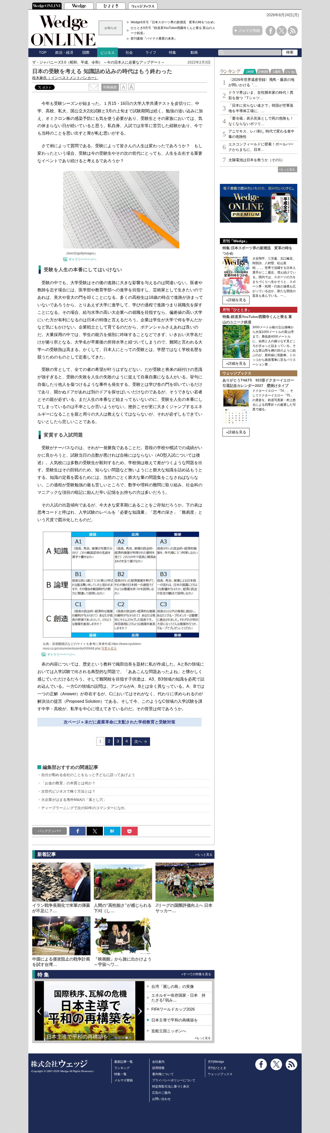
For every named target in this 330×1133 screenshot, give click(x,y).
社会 (129, 52)
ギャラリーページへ (82, 259)
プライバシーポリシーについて (173, 1080)
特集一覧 (120, 1074)
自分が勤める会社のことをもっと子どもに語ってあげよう (88, 775)
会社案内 (158, 1062)
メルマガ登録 (249, 30)
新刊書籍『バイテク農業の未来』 (154, 38)
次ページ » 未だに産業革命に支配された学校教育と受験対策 (119, 722)
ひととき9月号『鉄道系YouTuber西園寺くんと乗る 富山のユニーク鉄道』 (174, 30)
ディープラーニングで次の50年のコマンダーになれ (83, 808)
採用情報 (158, 1068)
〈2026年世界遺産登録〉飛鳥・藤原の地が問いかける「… (261, 82)
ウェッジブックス (220, 1074)
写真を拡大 (109, 648)
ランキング (122, 1068)
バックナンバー (49, 831)
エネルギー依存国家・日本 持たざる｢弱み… (178, 998)
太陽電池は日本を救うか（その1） (256, 160)
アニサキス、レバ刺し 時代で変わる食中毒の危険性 (261, 134)
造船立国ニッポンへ (168, 1031)
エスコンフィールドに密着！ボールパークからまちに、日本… (260, 147)
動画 (194, 52)
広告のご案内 (161, 1093)
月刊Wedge (216, 1062)
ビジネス (107, 53)
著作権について (163, 1074)
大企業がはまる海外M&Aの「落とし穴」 (74, 800)
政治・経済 (64, 52)
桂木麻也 (65, 78)
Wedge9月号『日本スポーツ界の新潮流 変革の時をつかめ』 (174, 22)
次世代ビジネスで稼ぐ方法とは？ (68, 791)
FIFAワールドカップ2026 (173, 1009)
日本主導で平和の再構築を (77, 1037)
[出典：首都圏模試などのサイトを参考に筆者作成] (121, 637)
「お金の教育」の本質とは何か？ (68, 783)
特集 (172, 52)
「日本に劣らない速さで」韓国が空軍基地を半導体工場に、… (260, 108)
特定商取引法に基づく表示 (170, 1086)
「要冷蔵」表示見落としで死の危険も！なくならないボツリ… (260, 121)
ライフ (150, 52)
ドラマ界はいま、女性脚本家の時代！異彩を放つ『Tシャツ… (260, 95)
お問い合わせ (161, 1099)
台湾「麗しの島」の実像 (172, 986)
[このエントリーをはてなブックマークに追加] (112, 831)
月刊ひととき (217, 1068)
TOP (42, 52)
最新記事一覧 (123, 1062)
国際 (85, 52)
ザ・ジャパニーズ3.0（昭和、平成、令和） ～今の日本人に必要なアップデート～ (98, 62)
